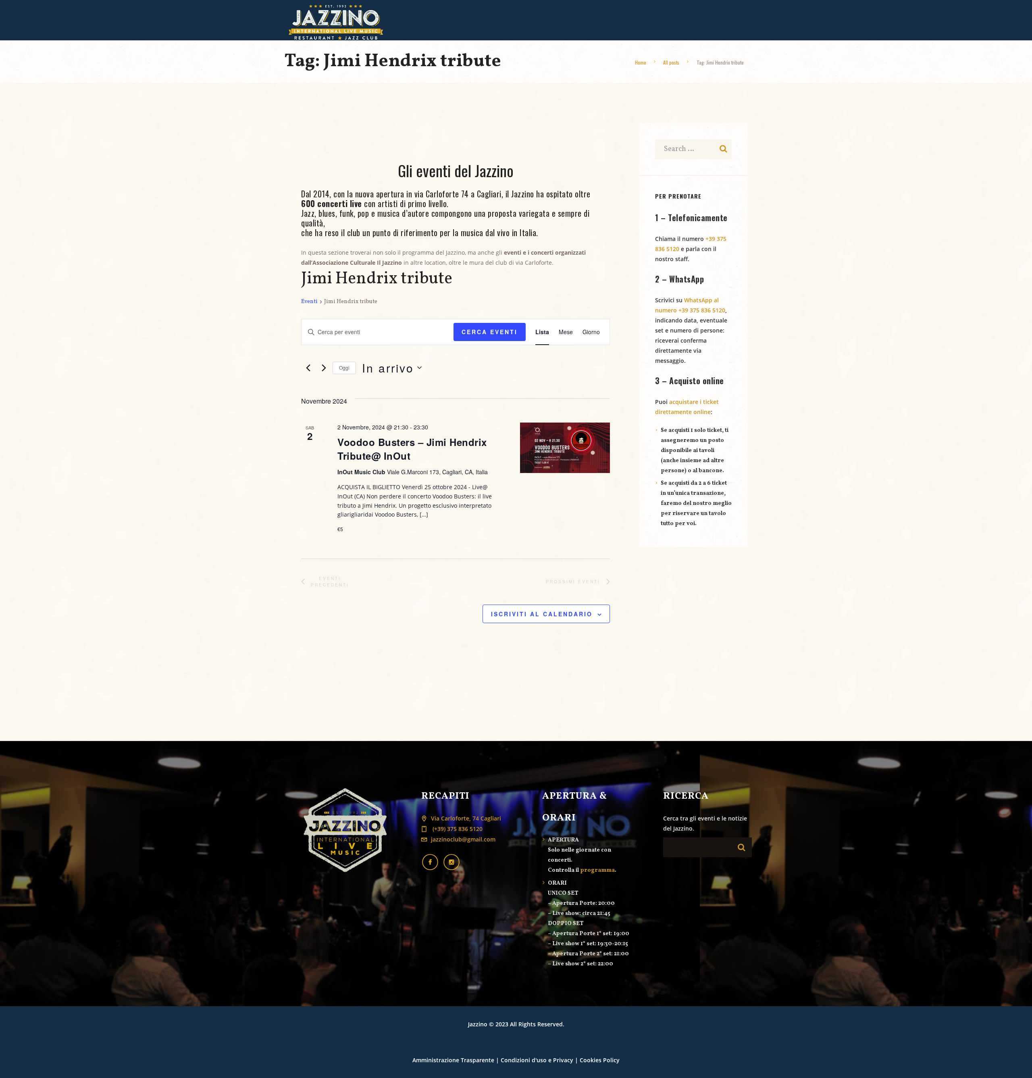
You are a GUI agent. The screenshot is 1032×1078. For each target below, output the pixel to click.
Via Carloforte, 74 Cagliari (466, 818)
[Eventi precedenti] (306, 368)
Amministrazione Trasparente (453, 1060)
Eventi (309, 302)
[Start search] (743, 847)
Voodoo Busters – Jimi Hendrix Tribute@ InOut (412, 449)
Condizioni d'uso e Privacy (537, 1060)
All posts (671, 62)
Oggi (344, 367)
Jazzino (477, 1024)
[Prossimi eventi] (322, 368)
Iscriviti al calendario (542, 614)
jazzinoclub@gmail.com (463, 839)
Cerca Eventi (490, 332)
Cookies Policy (600, 1060)
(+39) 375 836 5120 (457, 829)
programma (597, 870)
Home (640, 62)
